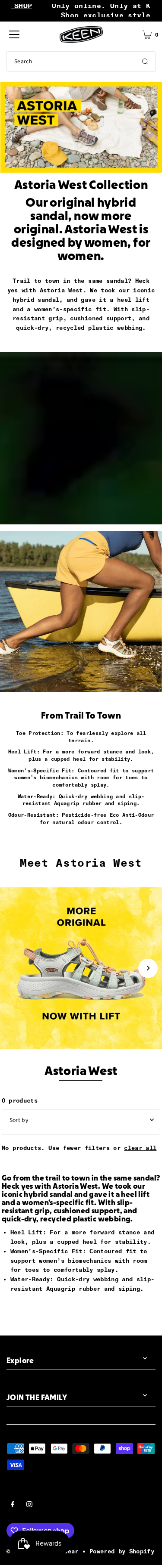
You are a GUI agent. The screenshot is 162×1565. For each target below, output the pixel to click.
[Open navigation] (14, 34)
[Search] (145, 61)
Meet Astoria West (81, 862)
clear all (140, 1147)
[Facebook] (12, 1505)
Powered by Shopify (121, 1551)
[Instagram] (29, 1505)
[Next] (148, 968)
